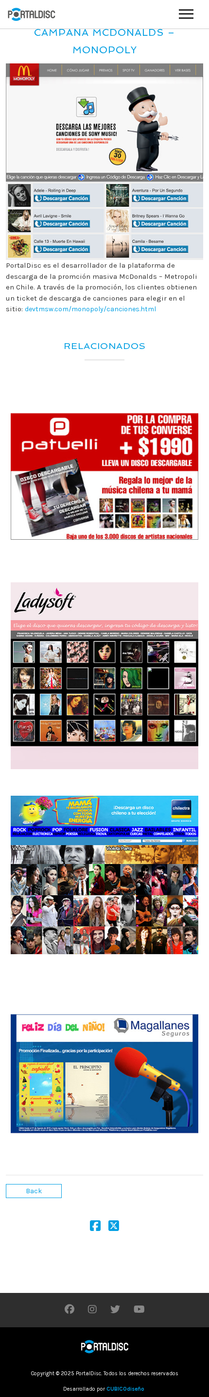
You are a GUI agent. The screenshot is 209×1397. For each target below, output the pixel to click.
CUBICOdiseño (125, 1389)
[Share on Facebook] (95, 1228)
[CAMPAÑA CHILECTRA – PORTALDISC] (104, 874)
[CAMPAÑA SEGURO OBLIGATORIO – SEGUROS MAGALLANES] (104, 1073)
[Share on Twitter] (113, 1228)
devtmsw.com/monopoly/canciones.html (90, 309)
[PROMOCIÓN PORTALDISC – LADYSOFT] (104, 675)
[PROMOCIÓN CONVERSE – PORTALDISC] (104, 476)
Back (34, 1191)
